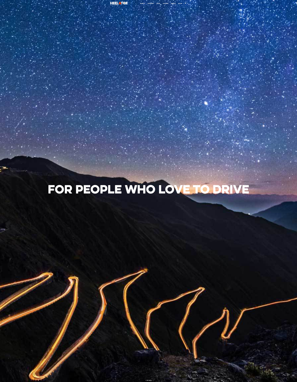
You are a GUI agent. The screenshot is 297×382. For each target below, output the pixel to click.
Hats (158, 3)
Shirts (142, 3)
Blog (180, 3)
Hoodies (151, 3)
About (173, 3)
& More (165, 3)
